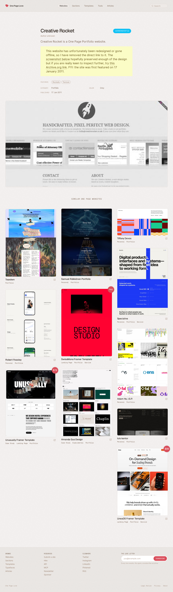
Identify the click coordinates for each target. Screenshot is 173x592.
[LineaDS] (142, 482)
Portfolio (55, 88)
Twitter (86, 557)
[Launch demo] (110, 359)
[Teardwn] (30, 243)
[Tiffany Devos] (142, 222)
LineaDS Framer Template (130, 518)
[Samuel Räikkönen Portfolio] (86, 242)
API (45, 564)
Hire (45, 560)
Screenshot (121, 31)
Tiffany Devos (124, 238)
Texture (66, 82)
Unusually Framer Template (20, 439)
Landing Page (66, 362)
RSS (84, 571)
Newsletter (49, 571)
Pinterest (86, 567)
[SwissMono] (86, 323)
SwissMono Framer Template (76, 359)
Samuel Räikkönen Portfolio (76, 279)
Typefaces (10, 567)
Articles (8, 571)
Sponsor (47, 574)
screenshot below (58, 59)
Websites (9, 557)
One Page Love (16, 6)
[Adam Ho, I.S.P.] (142, 362)
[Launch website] (110, 279)
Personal (65, 282)
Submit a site (49, 557)
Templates (10, 564)
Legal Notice (146, 586)
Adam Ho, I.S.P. (125, 398)
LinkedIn (86, 564)
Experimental (77, 443)
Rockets (56, 82)
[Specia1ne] (142, 282)
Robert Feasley (13, 359)
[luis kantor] (142, 422)
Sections (9, 560)
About (165, 586)
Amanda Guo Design (72, 439)
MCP (46, 567)
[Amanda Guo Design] (86, 403)
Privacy (157, 586)
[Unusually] (30, 403)
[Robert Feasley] (30, 323)
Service (140, 322)
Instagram (87, 560)
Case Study (65, 443)
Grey (102, 88)
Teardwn (10, 279)
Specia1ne (122, 318)
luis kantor (122, 438)
